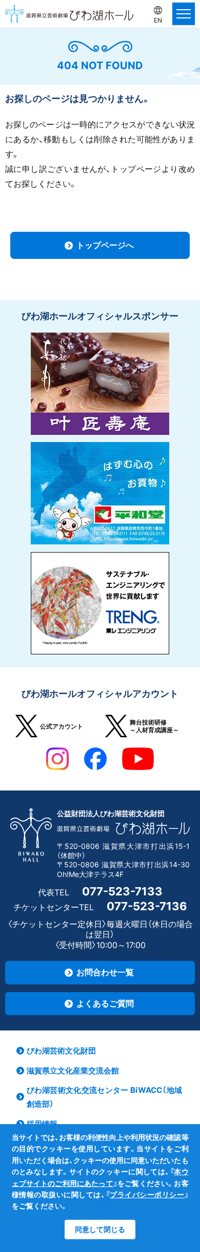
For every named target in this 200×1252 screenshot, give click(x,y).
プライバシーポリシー (147, 1194)
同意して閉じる (100, 1229)
